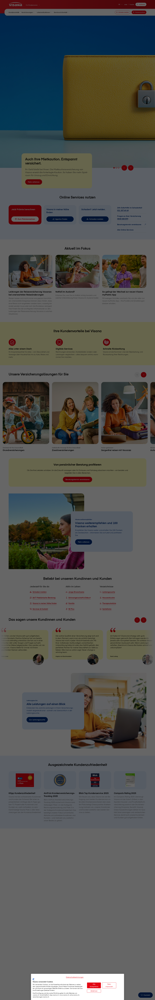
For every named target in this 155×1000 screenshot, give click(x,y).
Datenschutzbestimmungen (75, 977)
